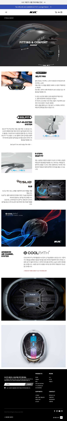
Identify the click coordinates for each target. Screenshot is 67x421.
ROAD (36, 377)
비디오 (50, 379)
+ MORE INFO (8, 417)
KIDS (36, 381)
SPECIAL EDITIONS (39, 383)
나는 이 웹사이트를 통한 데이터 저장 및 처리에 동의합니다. (18, 388)
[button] (6, 12)
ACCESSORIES (38, 387)
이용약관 (51, 401)
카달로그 (51, 381)
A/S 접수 (37, 401)
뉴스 (50, 377)
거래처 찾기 (51, 397)
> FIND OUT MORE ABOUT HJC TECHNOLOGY (35, 270)
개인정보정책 (52, 399)
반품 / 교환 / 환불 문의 (40, 397)
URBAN (37, 379)
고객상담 (37, 395)
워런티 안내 (37, 399)
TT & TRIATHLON (39, 385)
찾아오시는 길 (52, 395)
